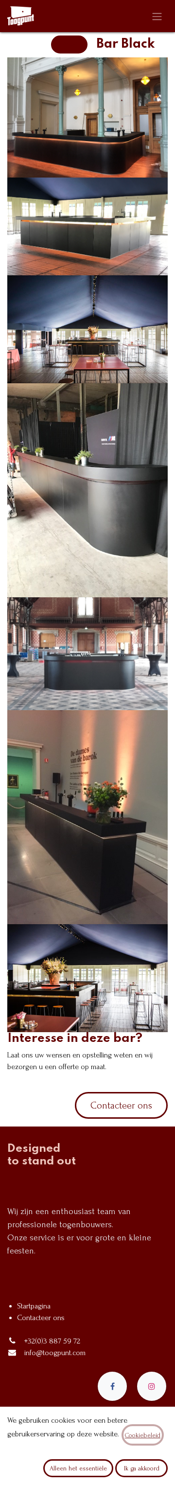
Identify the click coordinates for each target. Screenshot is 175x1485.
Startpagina (34, 1306)
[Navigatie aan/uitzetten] (157, 16)
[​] (112, 1386)
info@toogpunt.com (55, 1352)
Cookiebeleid (142, 1435)
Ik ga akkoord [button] (141, 1468)
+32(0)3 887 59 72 (52, 1341)
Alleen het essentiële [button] (78, 1468)
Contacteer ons (121, 1105)
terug (69, 44)
